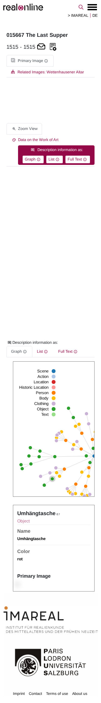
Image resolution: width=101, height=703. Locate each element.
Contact (35, 693)
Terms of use (57, 693)
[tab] (30, 61)
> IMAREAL (78, 15)
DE (95, 15)
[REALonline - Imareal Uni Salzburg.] (50, 7)
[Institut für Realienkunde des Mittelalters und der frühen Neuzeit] (51, 619)
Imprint (19, 693)
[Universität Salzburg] (50, 662)
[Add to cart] (41, 47)
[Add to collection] (53, 47)
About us (79, 693)
